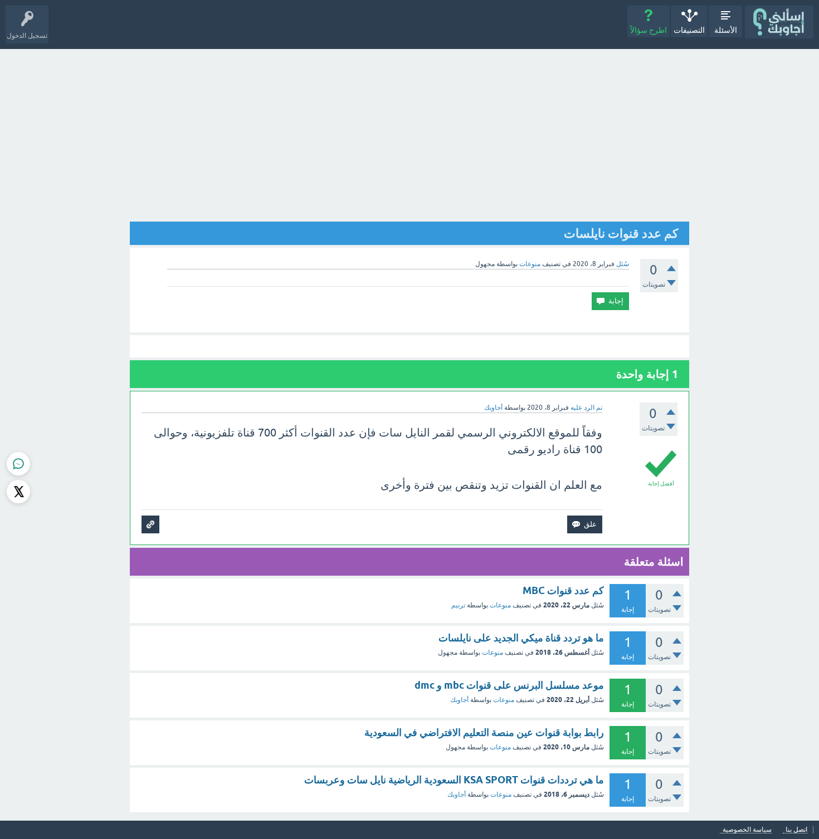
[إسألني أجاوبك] (779, 22)
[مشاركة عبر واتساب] (18, 463)
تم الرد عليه (586, 407)
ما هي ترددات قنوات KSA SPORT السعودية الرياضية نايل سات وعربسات (454, 780)
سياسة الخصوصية (747, 829)
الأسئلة (725, 30)
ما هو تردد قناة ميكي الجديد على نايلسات (521, 638)
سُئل (622, 264)
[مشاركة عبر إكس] (18, 491)
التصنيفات (689, 30)
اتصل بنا (796, 829)
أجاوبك (459, 700)
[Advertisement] (409, 132)
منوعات (529, 264)
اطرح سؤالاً (648, 30)
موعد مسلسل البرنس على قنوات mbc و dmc (509, 685)
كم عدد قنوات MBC (563, 590)
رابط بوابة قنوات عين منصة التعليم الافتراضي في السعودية (484, 732)
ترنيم (458, 605)
